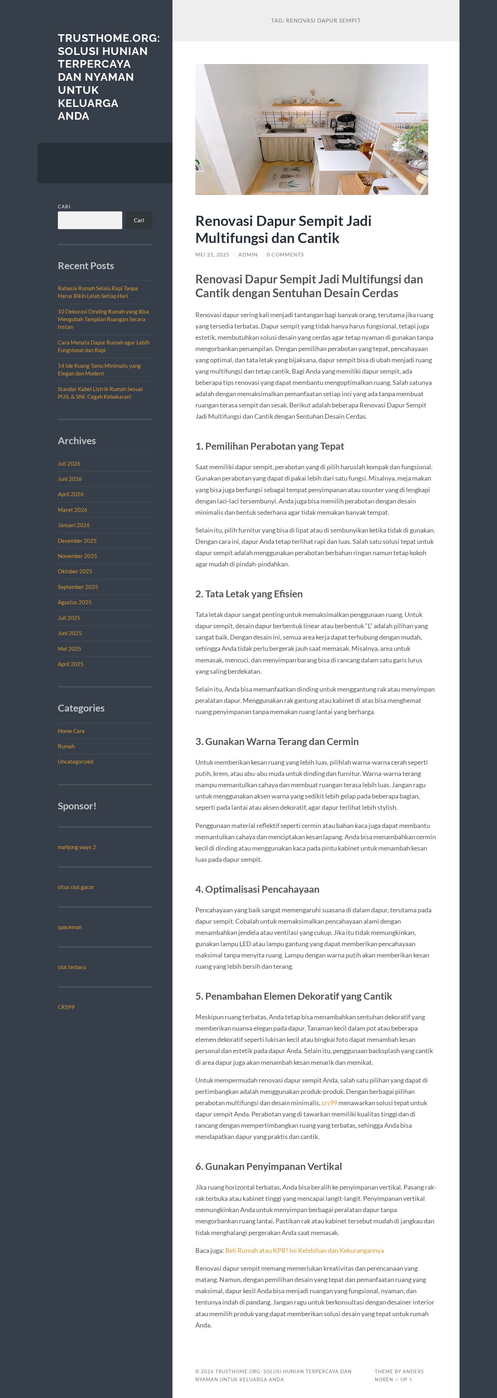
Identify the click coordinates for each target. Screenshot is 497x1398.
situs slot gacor (76, 887)
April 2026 (71, 494)
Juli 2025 (69, 617)
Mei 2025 (69, 648)
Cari (64, 207)
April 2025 (71, 664)
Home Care (71, 731)
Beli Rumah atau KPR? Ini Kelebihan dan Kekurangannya (304, 1250)
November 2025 (77, 556)
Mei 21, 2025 (212, 255)
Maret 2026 (72, 509)
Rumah (66, 746)
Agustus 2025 (75, 602)
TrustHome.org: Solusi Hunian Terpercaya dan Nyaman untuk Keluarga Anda (109, 77)
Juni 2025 (70, 633)
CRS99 (66, 1007)
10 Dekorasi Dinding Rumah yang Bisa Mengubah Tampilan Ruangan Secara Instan (103, 319)
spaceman (70, 927)
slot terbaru (72, 967)
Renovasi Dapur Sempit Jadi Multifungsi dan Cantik (283, 229)
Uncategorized (75, 761)
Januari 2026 (74, 525)
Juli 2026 (69, 463)
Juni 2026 (70, 478)
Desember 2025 (77, 540)
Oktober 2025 (75, 571)
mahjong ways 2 (77, 847)
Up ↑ (407, 1379)
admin (248, 255)
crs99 (329, 1103)
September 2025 (78, 587)
